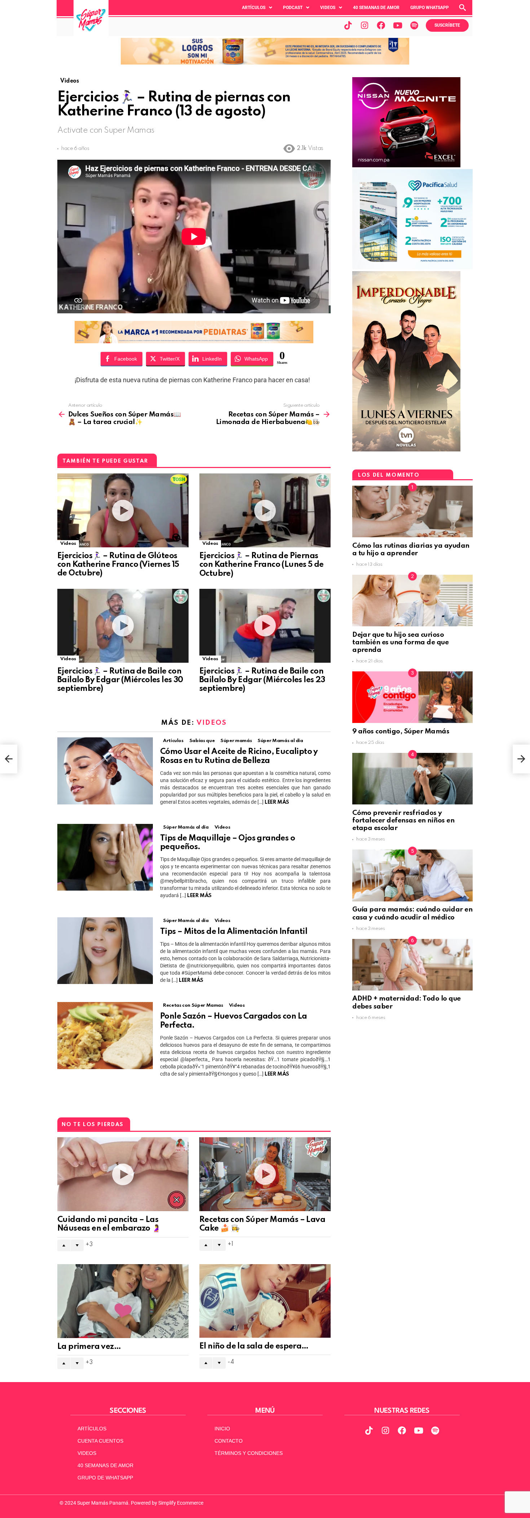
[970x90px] (194, 341)
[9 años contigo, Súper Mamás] (412, 697)
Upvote (63, 1245)
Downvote (77, 1245)
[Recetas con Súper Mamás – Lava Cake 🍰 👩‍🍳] (265, 1174)
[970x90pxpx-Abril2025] (265, 63)
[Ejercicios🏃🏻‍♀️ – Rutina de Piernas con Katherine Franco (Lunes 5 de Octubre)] (265, 510)
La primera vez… (89, 1347)
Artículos (253, 7)
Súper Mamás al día (280, 740)
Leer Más (277, 802)
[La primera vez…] (123, 1301)
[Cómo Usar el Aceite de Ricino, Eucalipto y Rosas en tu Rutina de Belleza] (105, 770)
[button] (257, 7)
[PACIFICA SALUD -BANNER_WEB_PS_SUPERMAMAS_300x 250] (412, 267)
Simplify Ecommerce (180, 1503)
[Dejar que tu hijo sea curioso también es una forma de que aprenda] (412, 600)
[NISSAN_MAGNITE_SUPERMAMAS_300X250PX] (406, 165)
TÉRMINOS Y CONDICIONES (249, 1453)
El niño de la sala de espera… (254, 1346)
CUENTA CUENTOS (100, 1441)
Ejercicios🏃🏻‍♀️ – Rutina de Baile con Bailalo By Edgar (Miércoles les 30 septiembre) (120, 680)
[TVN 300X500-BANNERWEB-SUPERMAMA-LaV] (406, 450)
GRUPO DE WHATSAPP (105, 1478)
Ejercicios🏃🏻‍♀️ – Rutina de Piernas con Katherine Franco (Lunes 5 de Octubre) (261, 564)
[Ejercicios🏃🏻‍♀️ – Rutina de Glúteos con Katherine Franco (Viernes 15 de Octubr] (123, 510)
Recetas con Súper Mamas (193, 1005)
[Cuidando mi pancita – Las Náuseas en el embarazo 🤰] (123, 1174)
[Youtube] (397, 25)
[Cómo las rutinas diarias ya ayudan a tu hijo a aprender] (412, 511)
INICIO (222, 1428)
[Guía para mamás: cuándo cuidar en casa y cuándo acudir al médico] (412, 875)
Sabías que (202, 740)
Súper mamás (236, 740)
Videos (327, 7)
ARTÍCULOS (92, 1428)
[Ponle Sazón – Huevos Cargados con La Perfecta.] (105, 1035)
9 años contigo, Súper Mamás (400, 731)
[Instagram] (364, 25)
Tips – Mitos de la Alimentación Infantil (233, 932)
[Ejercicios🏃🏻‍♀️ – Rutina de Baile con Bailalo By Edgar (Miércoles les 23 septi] (265, 626)
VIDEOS (87, 1453)
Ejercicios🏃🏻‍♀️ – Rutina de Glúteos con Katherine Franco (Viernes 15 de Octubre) (118, 564)
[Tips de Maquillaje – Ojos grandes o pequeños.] (105, 857)
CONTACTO (229, 1441)
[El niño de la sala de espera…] (265, 1301)
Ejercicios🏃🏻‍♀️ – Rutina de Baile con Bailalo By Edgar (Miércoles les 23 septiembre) (262, 680)
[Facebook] (381, 25)
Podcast (292, 7)
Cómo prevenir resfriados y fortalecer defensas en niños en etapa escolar (403, 820)
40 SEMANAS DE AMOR (376, 7)
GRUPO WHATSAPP (429, 7)
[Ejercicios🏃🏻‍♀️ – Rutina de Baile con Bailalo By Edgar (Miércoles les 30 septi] (123, 626)
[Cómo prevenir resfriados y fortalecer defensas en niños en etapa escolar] (412, 778)
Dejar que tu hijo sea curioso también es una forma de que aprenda (400, 642)
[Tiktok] (348, 25)
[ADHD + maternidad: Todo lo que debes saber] (412, 964)
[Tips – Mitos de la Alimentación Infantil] (105, 950)
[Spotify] (414, 25)
